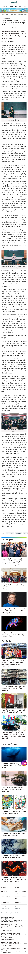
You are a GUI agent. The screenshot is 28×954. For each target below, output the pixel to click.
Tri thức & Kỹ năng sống (20, 897)
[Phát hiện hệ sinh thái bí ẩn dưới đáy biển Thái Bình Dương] (14, 846)
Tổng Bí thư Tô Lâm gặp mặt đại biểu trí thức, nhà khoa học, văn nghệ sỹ (13, 587)
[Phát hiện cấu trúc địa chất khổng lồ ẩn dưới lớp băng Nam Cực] (14, 802)
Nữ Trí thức (18, 6)
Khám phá (20, 14)
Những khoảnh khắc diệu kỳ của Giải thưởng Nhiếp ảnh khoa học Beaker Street (13, 635)
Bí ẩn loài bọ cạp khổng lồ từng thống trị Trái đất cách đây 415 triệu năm (12, 789)
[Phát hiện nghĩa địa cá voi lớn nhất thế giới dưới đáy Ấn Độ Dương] (14, 754)
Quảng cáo (17, 908)
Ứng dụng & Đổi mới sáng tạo (20, 892)
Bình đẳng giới (5, 902)
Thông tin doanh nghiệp (7, 912)
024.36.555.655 (5, 908)
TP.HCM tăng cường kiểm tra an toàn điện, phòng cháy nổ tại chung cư (13, 688)
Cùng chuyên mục (9, 744)
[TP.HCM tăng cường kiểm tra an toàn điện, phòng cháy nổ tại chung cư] (14, 677)
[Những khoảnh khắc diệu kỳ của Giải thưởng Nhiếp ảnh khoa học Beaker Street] (14, 623)
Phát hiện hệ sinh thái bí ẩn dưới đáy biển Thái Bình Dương (13, 856)
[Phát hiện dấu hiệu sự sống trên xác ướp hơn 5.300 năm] (14, 824)
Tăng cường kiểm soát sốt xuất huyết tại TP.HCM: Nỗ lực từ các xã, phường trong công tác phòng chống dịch (13, 735)
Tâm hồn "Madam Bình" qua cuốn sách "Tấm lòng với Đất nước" (13, 711)
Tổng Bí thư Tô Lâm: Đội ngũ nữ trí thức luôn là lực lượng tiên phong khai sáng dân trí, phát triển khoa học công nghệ (12, 562)
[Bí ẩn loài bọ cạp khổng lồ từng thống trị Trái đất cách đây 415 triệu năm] (14, 778)
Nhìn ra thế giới (5, 14)
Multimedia (18, 902)
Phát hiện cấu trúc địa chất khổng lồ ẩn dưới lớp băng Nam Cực (13, 812)
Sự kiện (11, 6)
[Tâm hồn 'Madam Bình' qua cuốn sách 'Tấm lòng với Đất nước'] (14, 700)
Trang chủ (4, 6)
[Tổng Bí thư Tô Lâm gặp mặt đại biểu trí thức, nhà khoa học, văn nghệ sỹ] (14, 575)
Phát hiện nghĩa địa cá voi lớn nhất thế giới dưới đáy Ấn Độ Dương (12, 765)
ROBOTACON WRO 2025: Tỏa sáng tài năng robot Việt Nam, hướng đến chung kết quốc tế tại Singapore (13, 663)
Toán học (18, 533)
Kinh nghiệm (14, 14)
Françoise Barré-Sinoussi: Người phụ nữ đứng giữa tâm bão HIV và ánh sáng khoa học (13, 611)
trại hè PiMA (10, 533)
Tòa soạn (18, 912)
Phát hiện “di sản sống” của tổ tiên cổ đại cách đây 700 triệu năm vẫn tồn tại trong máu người (13, 879)
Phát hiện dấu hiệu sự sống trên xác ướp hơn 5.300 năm (13, 834)
